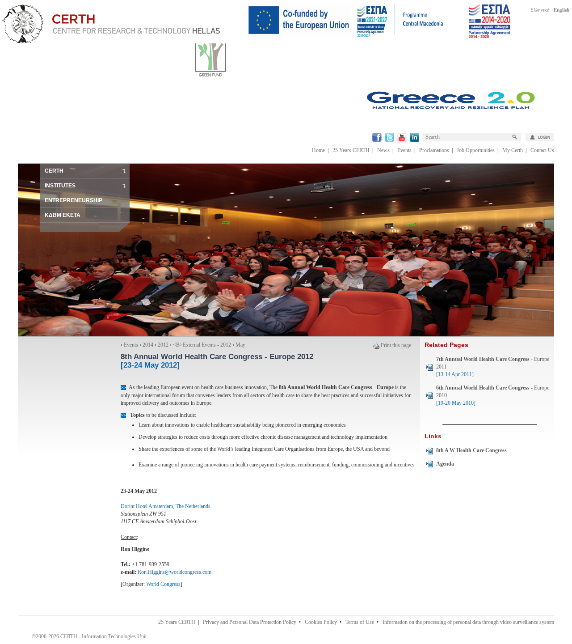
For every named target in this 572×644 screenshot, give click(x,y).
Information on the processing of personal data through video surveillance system (468, 622)
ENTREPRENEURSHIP (73, 200)
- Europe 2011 (492, 366)
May (240, 345)
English (561, 10)
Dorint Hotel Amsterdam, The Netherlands (165, 506)
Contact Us (542, 150)
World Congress (163, 584)
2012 (163, 345)
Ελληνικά (540, 10)
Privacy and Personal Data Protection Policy (249, 622)
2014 (148, 345)
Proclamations (434, 150)
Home (318, 150)
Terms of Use (359, 622)
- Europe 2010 (492, 395)
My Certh (512, 150)
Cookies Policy (321, 622)
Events (404, 150)
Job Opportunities (476, 150)
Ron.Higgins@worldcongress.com (174, 572)
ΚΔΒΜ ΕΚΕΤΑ (62, 215)
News (383, 150)
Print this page (396, 345)
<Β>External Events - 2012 (202, 345)
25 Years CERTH (351, 150)
